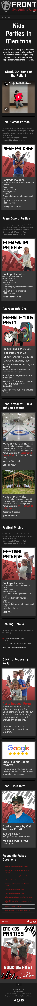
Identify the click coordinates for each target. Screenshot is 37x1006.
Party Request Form (16, 703)
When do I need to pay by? (13, 906)
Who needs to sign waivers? (14, 880)
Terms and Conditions (18, 989)
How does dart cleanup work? (14, 889)
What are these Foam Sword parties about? (19, 897)
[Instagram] (31, 921)
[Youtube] (34, 921)
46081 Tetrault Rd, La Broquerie (17, 507)
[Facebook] (28, 921)
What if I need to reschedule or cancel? (17, 910)
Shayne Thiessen (27, 996)
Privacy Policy (18, 991)
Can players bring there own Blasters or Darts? (18, 884)
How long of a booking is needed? (16, 876)
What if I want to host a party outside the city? (18, 901)
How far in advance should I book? (16, 866)
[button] (18, 867)
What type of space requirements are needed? (17, 871)
